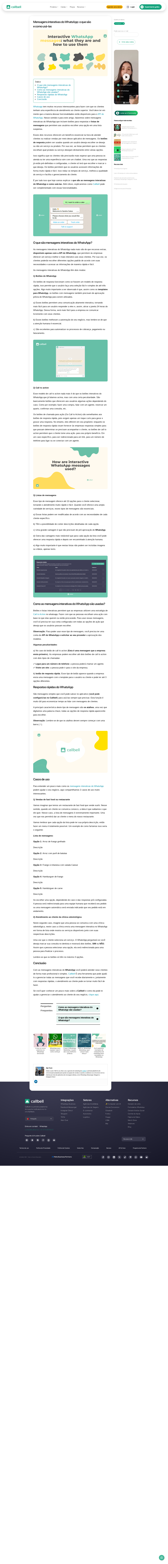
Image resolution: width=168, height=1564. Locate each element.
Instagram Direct (67, 1110)
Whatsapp (37, 106)
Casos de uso (43, 97)
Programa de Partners (140, 1148)
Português (33, 1118)
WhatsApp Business (68, 1104)
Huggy (108, 1117)
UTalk (107, 1120)
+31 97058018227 (47, 1130)
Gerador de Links (134, 1104)
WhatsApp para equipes (120, 184)
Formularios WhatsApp (136, 1107)
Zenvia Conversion (113, 1107)
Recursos (80, 7)
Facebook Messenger (69, 1107)
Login (132, 7)
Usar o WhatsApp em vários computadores (125, 173)
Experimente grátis (152, 7)
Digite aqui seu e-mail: (121, 31)
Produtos (53, 7)
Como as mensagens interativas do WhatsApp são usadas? (53, 91)
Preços (72, 7)
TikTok (63, 1117)
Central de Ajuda (134, 1114)
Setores (108, 1148)
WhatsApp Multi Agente (120, 168)
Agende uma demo (114, 7)
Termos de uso (24, 1148)
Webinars (131, 1123)
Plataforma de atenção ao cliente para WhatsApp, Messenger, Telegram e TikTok (125, 178)
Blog (129, 1127)
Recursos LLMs (127, 1139)
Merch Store (132, 1120)
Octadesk (109, 1110)
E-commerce (88, 1110)
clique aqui (93, 994)
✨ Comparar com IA (113, 1104)
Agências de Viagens (91, 1107)
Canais (63, 7)
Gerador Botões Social (136, 1110)
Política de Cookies (64, 1148)
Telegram (64, 1114)
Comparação (95, 1148)
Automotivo (87, 1114)
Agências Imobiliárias (90, 1104)
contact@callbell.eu (32, 1130)
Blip (107, 1123)
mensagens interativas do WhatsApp (87, 786)
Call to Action (39, 614)
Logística (86, 1117)
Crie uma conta (128, 42)
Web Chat (64, 1120)
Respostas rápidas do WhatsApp (52, 94)
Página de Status (134, 1117)
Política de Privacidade (43, 1148)
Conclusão (42, 99)
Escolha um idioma (119, 20)
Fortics (108, 1114)
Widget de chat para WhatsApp (122, 188)
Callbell (96, 184)
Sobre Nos (80, 1148)
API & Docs (122, 1148)
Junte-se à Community (128, 113)
